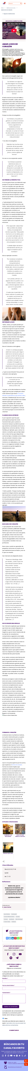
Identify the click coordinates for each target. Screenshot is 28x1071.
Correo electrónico (8, 985)
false (5, 1018)
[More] (21, 938)
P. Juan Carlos (7, 921)
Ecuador (18, 916)
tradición (14, 921)
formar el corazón (17, 765)
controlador (14, 914)
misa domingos (19, 919)
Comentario (6, 992)
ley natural (11, 919)
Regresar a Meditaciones (8, 14)
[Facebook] (7, 938)
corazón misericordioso (9, 916)
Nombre (5, 978)
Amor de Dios (7, 914)
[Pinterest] (15, 938)
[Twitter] (10, 938)
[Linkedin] (12, 938)
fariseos (6, 919)
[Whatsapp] (18, 938)
